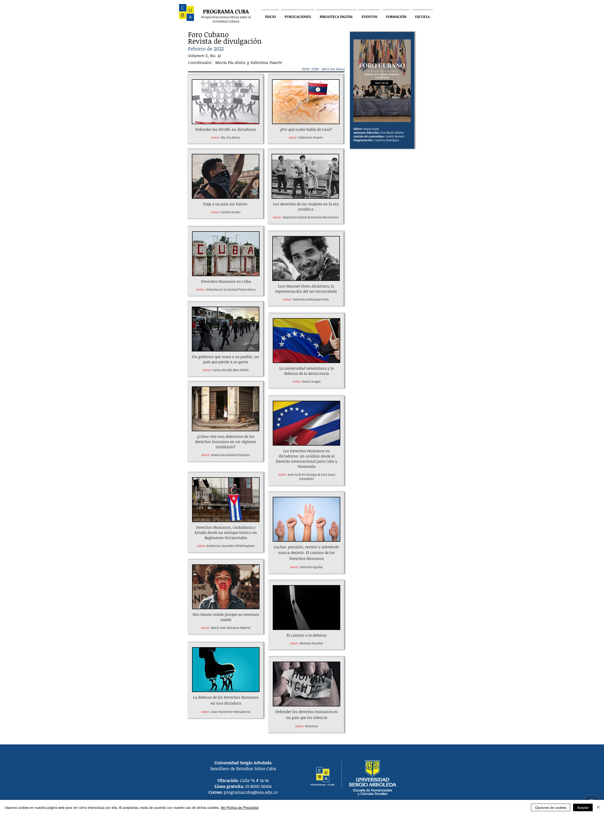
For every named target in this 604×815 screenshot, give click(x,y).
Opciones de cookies (550, 807)
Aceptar (583, 807)
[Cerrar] (598, 807)
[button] (297, 14)
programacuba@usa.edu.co (251, 792)
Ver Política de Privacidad (240, 807)
